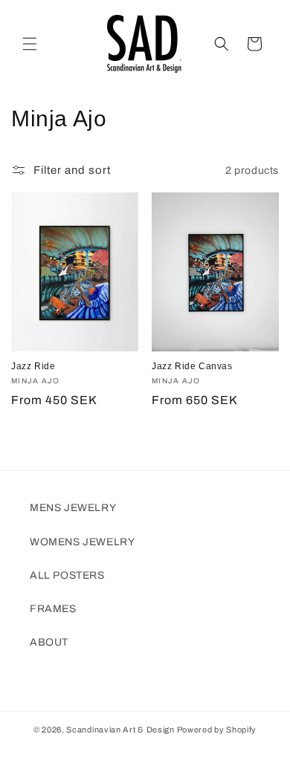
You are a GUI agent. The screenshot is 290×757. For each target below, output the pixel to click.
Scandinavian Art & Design (120, 729)
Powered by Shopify (217, 729)
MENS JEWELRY (73, 507)
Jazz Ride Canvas (192, 366)
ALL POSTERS (67, 575)
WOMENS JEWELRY (82, 542)
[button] (29, 43)
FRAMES (53, 608)
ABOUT (49, 642)
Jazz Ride (33, 366)
